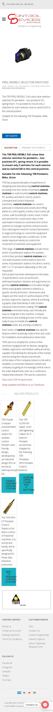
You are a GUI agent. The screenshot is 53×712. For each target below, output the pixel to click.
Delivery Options (37, 639)
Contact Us (34, 630)
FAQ (31, 626)
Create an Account (11, 630)
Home (4, 86)
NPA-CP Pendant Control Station (11, 576)
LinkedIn (6, 671)
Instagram (7, 667)
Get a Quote (11, 136)
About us (6, 626)
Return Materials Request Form (37, 645)
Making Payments (11, 634)
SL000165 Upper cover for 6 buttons (28, 483)
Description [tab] (10, 147)
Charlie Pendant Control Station (11, 484)
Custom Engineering (39, 634)
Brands (10, 86)
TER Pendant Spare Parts (40, 86)
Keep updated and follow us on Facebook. (23, 384)
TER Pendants (24, 86)
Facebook (7, 663)
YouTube (6, 680)
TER (16, 86)
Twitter (5, 675)
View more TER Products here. (17, 379)
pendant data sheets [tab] (33, 147)
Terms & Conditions (12, 639)
